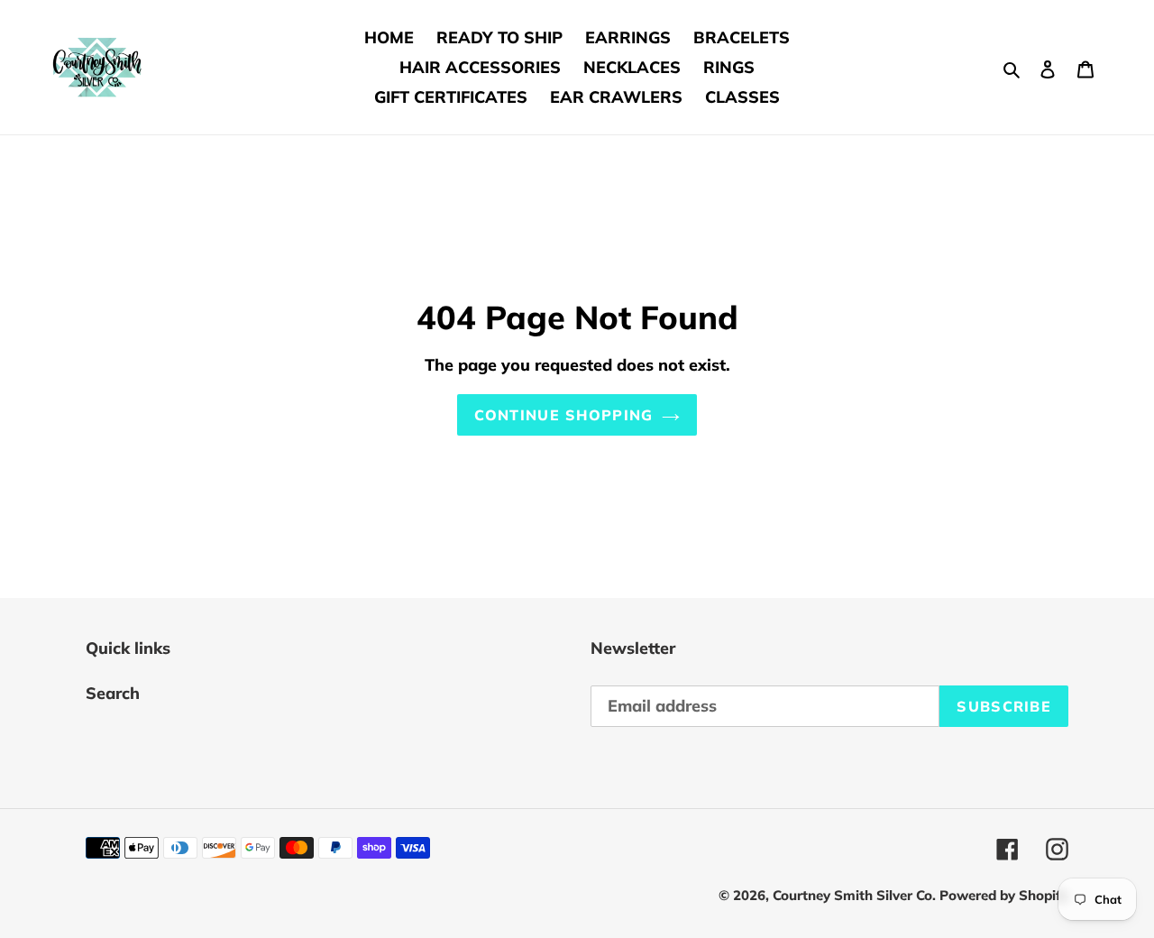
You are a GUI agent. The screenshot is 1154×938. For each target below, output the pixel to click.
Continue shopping (564, 415)
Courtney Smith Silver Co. (856, 895)
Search (113, 693)
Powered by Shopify (1003, 895)
